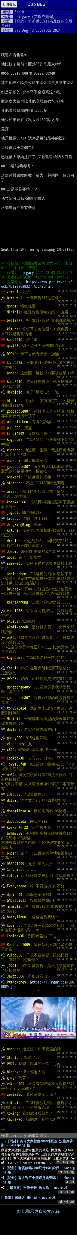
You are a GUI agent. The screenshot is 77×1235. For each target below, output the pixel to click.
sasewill (14, 563)
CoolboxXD (15, 758)
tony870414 (16, 708)
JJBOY (11, 551)
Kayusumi (14, 439)
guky (11, 1078)
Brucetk (13, 589)
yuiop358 (14, 955)
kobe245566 (16, 502)
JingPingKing (18, 524)
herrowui (14, 298)
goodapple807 (18, 411)
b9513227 (14, 320)
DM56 (11, 1063)
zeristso (14, 1094)
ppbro (11, 373)
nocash (12, 1049)
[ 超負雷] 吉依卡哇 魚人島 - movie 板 (37, 1187)
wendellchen (17, 422)
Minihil (13, 312)
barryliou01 (17, 917)
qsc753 (12, 345)
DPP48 (11, 354)
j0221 (11, 965)
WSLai (11, 800)
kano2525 (14, 362)
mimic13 (13, 906)
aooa (11, 557)
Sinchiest (15, 869)
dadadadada (16, 821)
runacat (13, 450)
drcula (12, 541)
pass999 (13, 428)
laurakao (14, 1119)
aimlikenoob (17, 627)
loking (12, 1113)
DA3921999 (15, 864)
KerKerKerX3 (17, 827)
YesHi (11, 668)
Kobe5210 (14, 339)
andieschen (16, 574)
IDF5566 (13, 794)
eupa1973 (14, 611)
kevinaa (13, 925)
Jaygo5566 (15, 976)
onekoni (13, 460)
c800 (11, 749)
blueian (13, 401)
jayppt (12, 512)
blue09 (12, 621)
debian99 (14, 894)
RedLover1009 (18, 944)
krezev (12, 518)
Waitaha (13, 729)
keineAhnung (17, 602)
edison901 (15, 1083)
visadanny (15, 744)
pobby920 (14, 738)
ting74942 (15, 433)
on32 (11, 637)
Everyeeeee (16, 886)
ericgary (22, 16)
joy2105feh (16, 764)
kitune (12, 329)
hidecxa (13, 1072)
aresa (11, 491)
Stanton (13, 1057)
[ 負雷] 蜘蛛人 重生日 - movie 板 (28, 1197)
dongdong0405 (18, 687)
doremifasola (18, 811)
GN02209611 (16, 900)
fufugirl (14, 875)
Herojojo (14, 392)
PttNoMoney (16, 982)
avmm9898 (14, 833)
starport (14, 483)
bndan (11, 853)
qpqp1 (11, 306)
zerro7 (12, 292)
